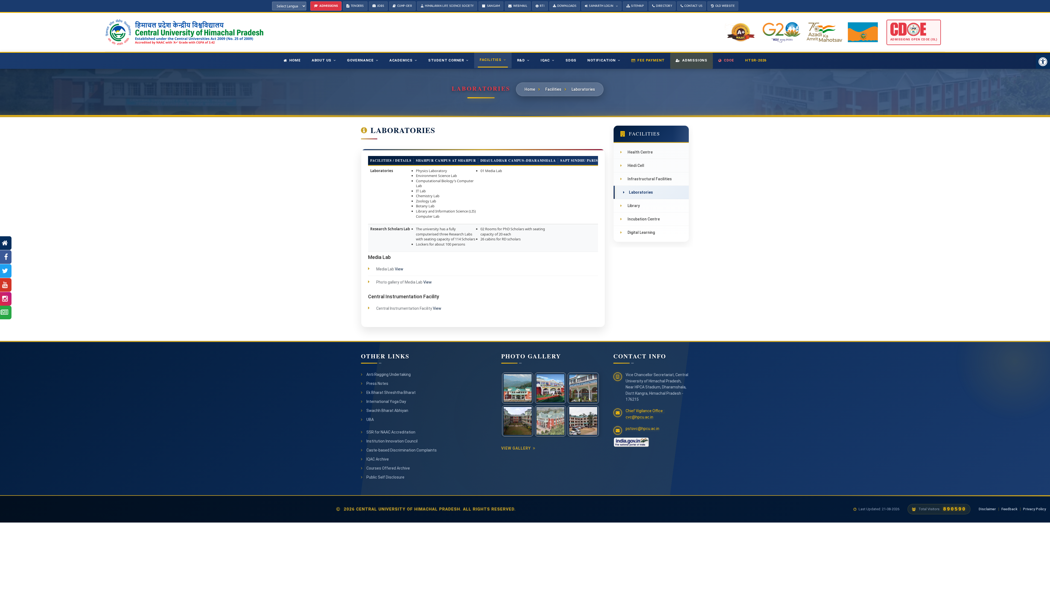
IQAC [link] (545, 60)
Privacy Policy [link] (1034, 509)
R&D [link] (521, 60)
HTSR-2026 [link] (755, 60)
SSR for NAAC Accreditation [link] (390, 432)
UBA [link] (370, 419)
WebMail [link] (520, 6)
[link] (1043, 62)
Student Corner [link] (446, 60)
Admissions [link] (328, 6)
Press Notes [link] (377, 383)
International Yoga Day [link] (386, 401)
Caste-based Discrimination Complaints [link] (401, 450)
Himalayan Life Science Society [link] (449, 6)
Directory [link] (664, 6)
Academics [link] (401, 60)
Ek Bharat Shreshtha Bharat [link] (391, 392)
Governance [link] (360, 60)
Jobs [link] (380, 6)
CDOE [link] (729, 60)
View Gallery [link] (516, 448)
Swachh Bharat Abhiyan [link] (387, 410)
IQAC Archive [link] (377, 459)
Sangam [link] (493, 6)
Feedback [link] (1009, 509)
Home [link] (295, 60)
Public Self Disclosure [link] (385, 477)
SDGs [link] (570, 60)
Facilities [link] (490, 60)
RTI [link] (542, 6)
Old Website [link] (725, 6)
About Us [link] (321, 60)
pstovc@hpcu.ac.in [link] (642, 428)
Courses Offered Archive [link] (388, 468)
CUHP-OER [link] (404, 6)
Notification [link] (601, 60)
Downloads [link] (566, 6)
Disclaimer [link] (987, 509)
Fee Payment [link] (651, 60)
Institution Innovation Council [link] (392, 441)
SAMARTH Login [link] (601, 6)
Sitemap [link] (637, 6)
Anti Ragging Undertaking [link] (388, 374)
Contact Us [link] (693, 6)
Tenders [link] (357, 6)
